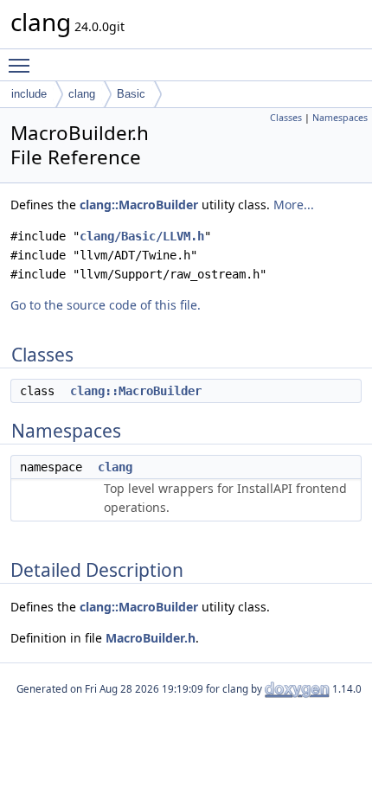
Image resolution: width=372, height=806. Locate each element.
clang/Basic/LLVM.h (142, 236)
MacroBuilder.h (151, 638)
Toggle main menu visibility (22, 64)
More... (293, 204)
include (29, 93)
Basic (131, 93)
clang (81, 93)
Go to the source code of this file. (105, 305)
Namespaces (340, 118)
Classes (286, 118)
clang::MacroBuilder (139, 204)
